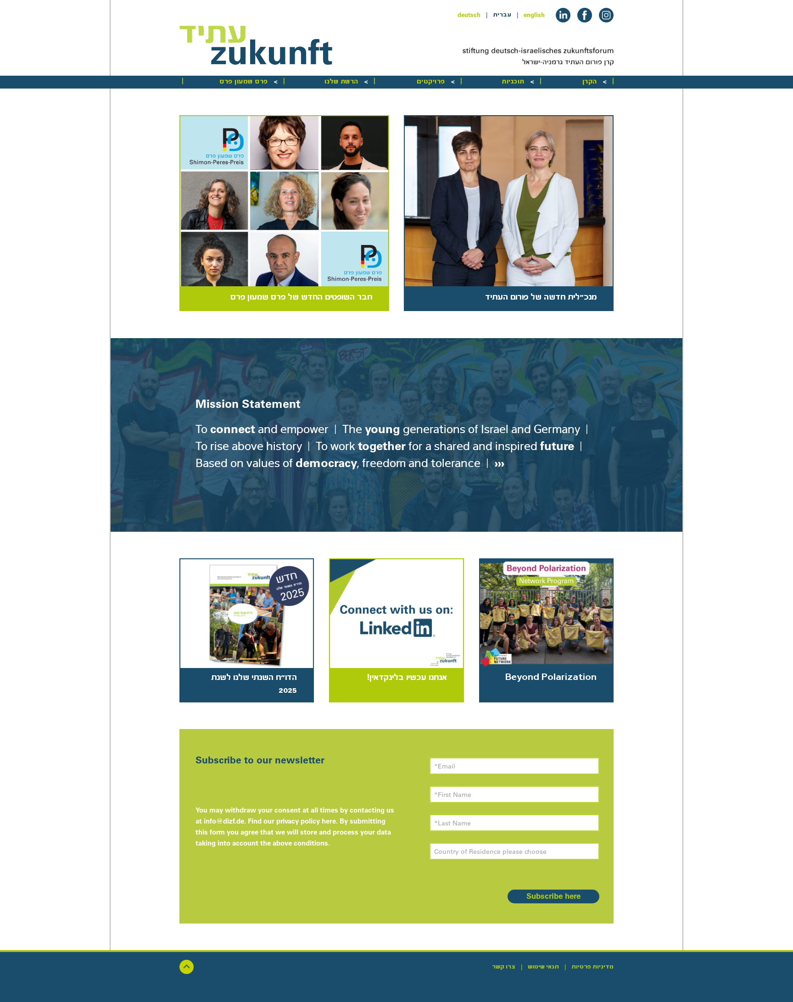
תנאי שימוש (543, 966)
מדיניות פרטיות (592, 966)
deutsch (469, 14)
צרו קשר (503, 966)
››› (497, 462)
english (534, 14)
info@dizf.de (224, 821)
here (329, 821)
